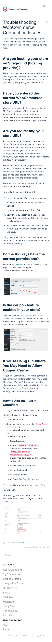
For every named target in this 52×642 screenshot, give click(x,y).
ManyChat (9, 606)
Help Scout (40, 636)
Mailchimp (9, 597)
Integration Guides (14, 583)
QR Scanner (10, 587)
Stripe (6, 592)
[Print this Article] (47, 22)
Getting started (12, 578)
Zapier (7, 629)
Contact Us (21, 543)
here (20, 264)
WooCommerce (13, 620)
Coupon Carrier (15, 636)
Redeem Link (10, 610)
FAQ (5, 624)
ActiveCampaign (13, 569)
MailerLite (9, 601)
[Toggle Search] (40, 555)
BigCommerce (11, 574)
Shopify (7, 615)
